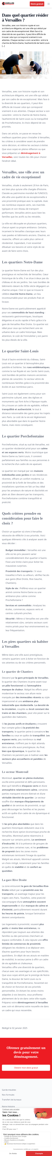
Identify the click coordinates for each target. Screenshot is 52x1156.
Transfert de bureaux (11, 1099)
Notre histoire (8, 1106)
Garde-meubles (9, 1090)
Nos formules (8, 1094)
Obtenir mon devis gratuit (26, 1067)
